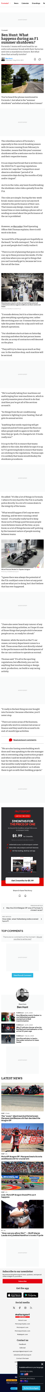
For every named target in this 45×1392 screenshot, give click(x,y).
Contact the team (22, 1358)
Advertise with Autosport (22, 1355)
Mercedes (17, 226)
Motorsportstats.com (22, 1331)
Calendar (25, 3)
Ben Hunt (9, 58)
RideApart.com (22, 1334)
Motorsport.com (22, 1327)
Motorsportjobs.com (22, 1324)
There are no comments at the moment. (22, 938)
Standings (36, 3)
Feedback (22, 1344)
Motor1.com (22, 1320)
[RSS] (31, 1308)
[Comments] (40, 59)
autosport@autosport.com (22, 1351)
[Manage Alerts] (25, 896)
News (16, 3)
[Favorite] (35, 59)
